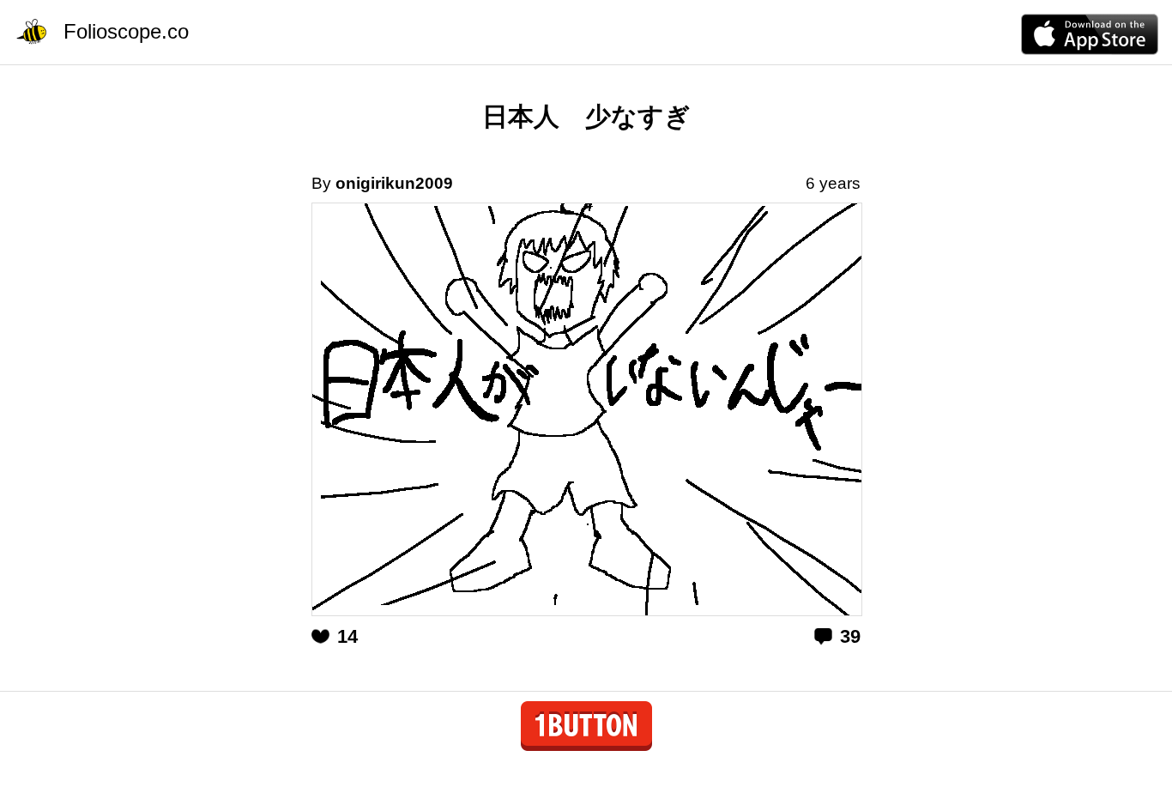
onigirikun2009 (394, 183)
